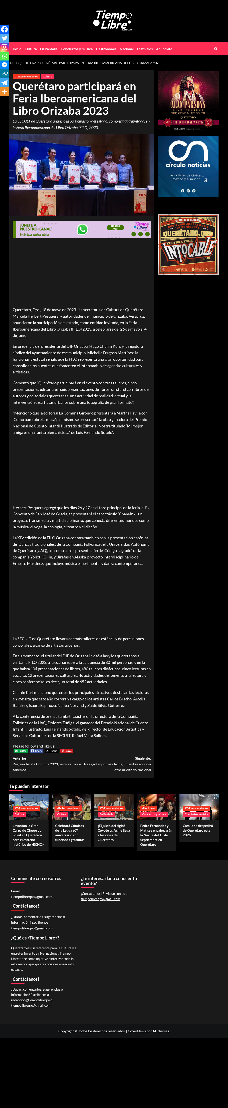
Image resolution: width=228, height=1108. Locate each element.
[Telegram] (4, 82)
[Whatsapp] (4, 56)
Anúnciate (164, 49)
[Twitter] (4, 38)
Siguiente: (117, 764)
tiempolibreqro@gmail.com (32, 896)
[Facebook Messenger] (4, 64)
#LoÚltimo (148, 808)
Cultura (31, 49)
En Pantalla (48, 49)
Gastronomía (106, 49)
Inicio (17, 49)
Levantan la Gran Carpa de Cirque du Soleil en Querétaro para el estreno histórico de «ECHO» (28, 835)
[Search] (216, 49)
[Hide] (2, 100)
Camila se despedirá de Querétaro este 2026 (198, 830)
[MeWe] (4, 73)
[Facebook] (4, 29)
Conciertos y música (77, 49)
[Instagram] (4, 47)
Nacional (127, 49)
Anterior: (47, 764)
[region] (188, 244)
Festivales (145, 49)
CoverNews (137, 1031)
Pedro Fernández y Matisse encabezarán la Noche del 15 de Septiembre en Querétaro (156, 835)
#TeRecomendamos (26, 76)
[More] (4, 91)
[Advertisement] (82, 273)
